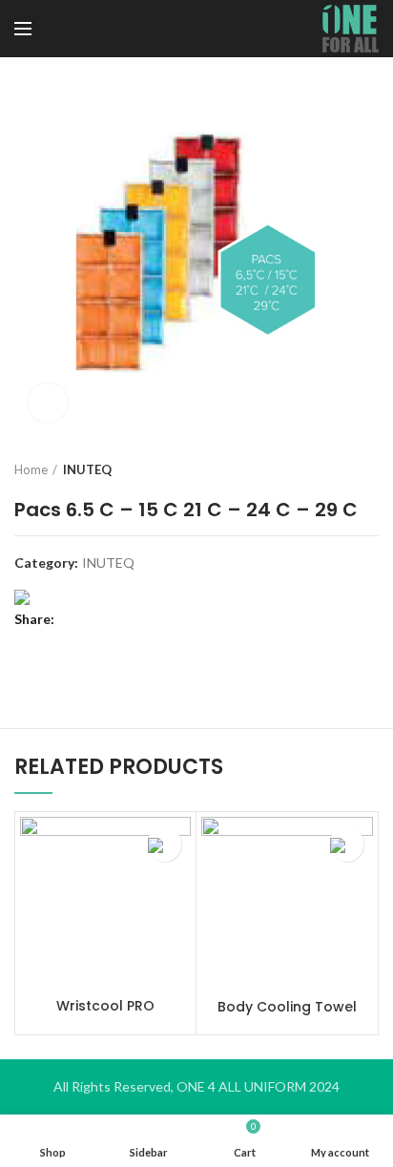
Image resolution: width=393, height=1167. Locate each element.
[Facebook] (74, 619)
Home (31, 469)
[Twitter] (98, 619)
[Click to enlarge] (48, 403)
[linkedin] (145, 619)
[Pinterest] (122, 619)
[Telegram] (169, 619)
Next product (369, 469)
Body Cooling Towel (287, 1006)
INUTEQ (87, 469)
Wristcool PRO (105, 1005)
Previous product (331, 469)
